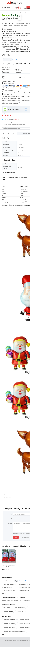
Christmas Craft (20, 611)
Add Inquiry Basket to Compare (12, 128)
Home (3, 12)
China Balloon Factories (9, 619)
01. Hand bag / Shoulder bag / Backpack (9, 584)
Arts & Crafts (9, 12)
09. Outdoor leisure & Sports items (10, 590)
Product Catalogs (25, 581)
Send (16, 537)
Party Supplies (6, 607)
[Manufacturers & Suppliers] (15, 2)
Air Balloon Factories (24, 619)
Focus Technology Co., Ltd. (21, 640)
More (3, 634)
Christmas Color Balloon (9, 627)
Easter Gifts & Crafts (19, 607)
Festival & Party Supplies (19, 12)
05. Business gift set (7, 587)
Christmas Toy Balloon (9, 623)
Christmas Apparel (8, 611)
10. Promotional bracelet (23, 590)
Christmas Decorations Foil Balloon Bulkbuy (14, 631)
